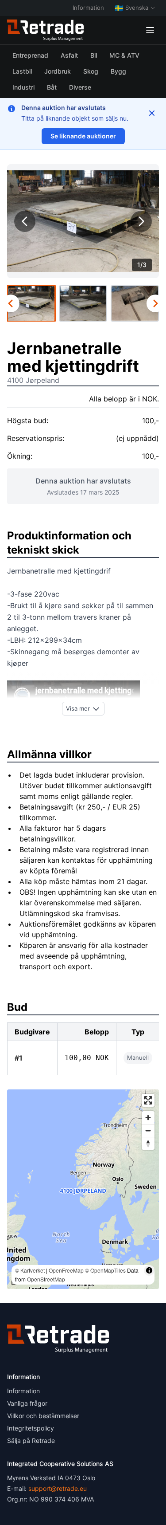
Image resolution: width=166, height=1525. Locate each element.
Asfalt (69, 55)
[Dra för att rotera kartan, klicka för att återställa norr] (148, 1143)
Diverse (80, 87)
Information (88, 7)
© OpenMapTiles (105, 1270)
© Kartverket (30, 1270)
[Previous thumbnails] (10, 303)
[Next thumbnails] (155, 303)
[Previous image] (24, 221)
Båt (52, 87)
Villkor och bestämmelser (43, 1415)
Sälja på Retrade (31, 1440)
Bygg (118, 71)
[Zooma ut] (148, 1130)
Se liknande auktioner (83, 136)
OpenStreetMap (46, 1279)
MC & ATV (124, 55)
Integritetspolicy (30, 1428)
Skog (90, 71)
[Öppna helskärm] (148, 1100)
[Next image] (141, 221)
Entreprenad (30, 55)
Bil (93, 55)
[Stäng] (152, 113)
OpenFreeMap (66, 1270)
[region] (83, 1189)
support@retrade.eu (57, 1488)
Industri (23, 87)
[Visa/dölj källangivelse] (149, 1270)
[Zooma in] (148, 1117)
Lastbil (22, 71)
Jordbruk (57, 71)
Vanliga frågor (27, 1403)
